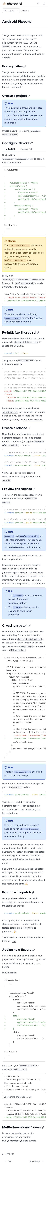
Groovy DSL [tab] (27, 149)
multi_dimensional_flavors (15, 1140)
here (14, 941)
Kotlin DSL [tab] (10, 149)
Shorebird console (33, 419)
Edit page (9, 1153)
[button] (44, 4)
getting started (22, 83)
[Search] (38, 4)
